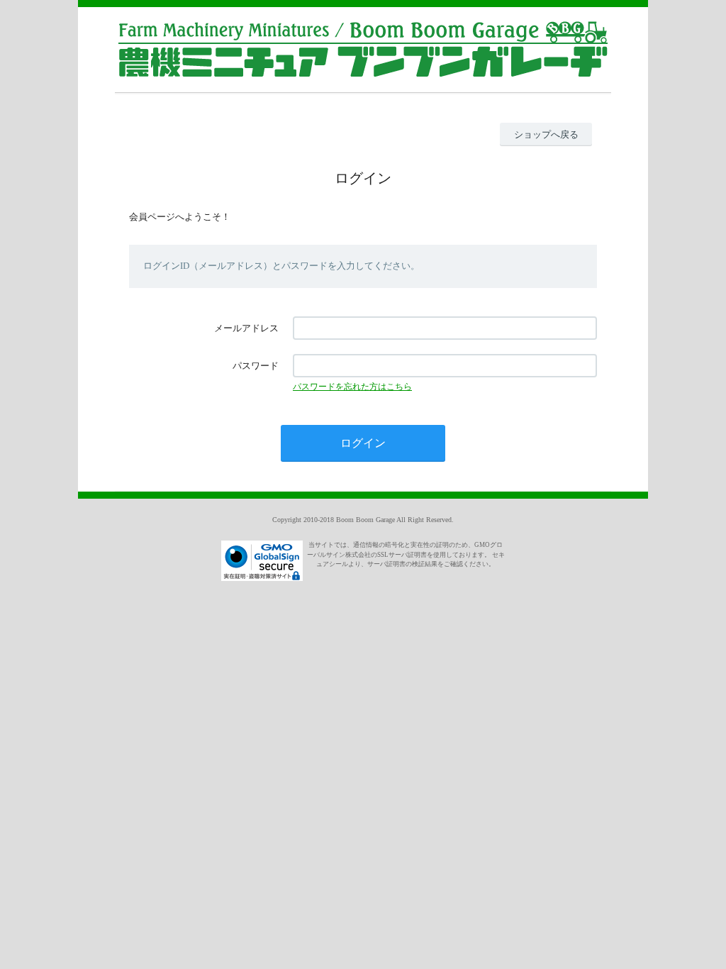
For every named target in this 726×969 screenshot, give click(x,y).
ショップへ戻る (546, 134)
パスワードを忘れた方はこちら (352, 387)
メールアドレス (246, 328)
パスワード (256, 365)
